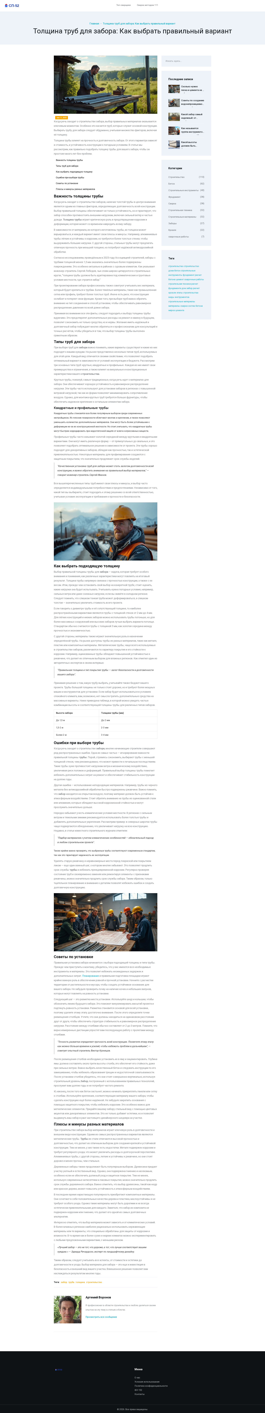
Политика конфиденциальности (151, 1386)
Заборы (186, 223)
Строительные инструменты (186, 190)
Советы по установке (67, 183)
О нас (137, 1377)
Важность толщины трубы (69, 160)
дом (184, 288)
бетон (177, 270)
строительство (94, 1282)
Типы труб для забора (67, 166)
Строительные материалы (186, 216)
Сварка (186, 203)
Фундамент (186, 197)
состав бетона (195, 306)
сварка (184, 306)
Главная (94, 23)
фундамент (188, 275)
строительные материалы (181, 301)
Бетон (186, 183)
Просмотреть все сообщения (101, 1317)
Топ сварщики (123, 5)
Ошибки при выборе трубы (70, 177)
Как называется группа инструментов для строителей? (192, 131)
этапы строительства (187, 292)
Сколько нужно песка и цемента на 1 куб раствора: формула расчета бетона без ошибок (192, 89)
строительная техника (179, 284)
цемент (180, 279)
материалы (174, 306)
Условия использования (147, 1381)
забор (64, 1282)
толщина (80, 1282)
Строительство (186, 177)
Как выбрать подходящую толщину (74, 171)
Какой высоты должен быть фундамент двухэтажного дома (192, 145)
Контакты (140, 1394)
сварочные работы (186, 236)
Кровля (186, 230)
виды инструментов (178, 297)
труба (71, 1282)
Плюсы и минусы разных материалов (75, 189)
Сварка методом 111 (147, 5)
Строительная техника (186, 210)
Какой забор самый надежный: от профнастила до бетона (191, 117)
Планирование (90, 975)
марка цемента (176, 310)
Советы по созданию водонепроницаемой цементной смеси (192, 103)
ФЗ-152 (138, 1390)
